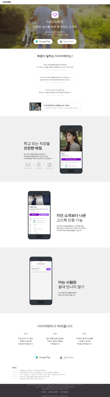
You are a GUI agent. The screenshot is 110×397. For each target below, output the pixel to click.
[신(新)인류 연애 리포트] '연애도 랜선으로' (32, 378)
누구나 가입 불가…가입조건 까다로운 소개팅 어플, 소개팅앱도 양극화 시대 (42, 374)
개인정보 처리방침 (53, 392)
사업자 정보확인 (64, 392)
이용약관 (44, 392)
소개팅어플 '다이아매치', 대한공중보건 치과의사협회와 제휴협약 (38, 372)
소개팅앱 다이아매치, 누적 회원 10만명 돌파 (32, 370)
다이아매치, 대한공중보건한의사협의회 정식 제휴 (34, 376)
